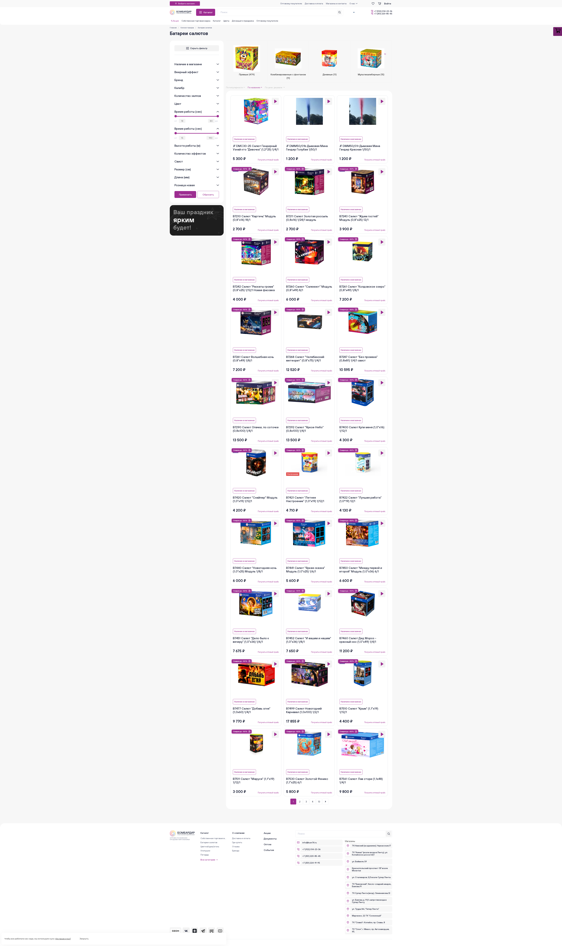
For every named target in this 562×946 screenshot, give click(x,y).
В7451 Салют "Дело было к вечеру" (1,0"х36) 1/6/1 (251, 639)
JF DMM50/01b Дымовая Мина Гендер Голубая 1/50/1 (307, 147)
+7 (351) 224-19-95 (311, 863)
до (216, 121)
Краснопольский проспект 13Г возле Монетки (370, 869)
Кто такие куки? (63, 939)
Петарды (205, 855)
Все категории (208, 860)
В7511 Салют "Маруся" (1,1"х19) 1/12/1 (253, 780)
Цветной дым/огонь (210, 846)
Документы (270, 838)
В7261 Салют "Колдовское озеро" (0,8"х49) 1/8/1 (362, 288)
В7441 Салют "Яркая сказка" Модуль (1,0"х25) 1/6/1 (305, 569)
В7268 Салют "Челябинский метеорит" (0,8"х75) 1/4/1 (305, 358)
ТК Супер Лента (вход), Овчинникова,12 (371, 893)
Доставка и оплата (314, 3)
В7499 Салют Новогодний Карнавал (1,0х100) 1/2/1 (304, 710)
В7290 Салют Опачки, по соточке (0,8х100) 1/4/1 (256, 428)
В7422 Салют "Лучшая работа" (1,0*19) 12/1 (360, 499)
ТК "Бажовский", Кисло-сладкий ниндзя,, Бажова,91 (371, 885)
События (269, 850)
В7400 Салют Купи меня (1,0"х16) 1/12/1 (361, 428)
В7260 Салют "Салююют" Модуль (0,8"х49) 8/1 (309, 288)
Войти (387, 3)
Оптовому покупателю (291, 3)
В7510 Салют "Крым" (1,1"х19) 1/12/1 (358, 710)
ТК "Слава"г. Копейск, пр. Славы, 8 (368, 922)
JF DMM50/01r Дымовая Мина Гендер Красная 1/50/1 (359, 147)
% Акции (175, 21)
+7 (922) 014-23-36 (383, 11)
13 (319, 801)
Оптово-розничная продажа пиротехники (180, 838)
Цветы (226, 21)
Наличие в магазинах (244, 139)
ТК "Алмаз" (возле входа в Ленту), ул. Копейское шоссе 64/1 (370, 853)
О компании (238, 833)
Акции (267, 833)
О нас (352, 3)
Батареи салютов (209, 842)
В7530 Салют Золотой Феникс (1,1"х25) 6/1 (307, 780)
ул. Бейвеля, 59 (359, 861)
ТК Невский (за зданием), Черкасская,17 (371, 845)
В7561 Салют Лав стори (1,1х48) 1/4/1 (361, 780)
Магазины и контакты (336, 3)
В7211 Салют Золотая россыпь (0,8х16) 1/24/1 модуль (307, 217)
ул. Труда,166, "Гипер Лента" (365, 909)
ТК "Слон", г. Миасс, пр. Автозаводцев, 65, (370, 930)
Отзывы (236, 846)
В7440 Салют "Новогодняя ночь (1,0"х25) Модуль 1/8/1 (255, 569)
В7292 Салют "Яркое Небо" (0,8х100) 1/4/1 (305, 428)
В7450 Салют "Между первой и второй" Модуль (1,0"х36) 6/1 (360, 569)
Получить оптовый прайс (268, 160)
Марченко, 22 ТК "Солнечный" (366, 916)
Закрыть (84, 938)
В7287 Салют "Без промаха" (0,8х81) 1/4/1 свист (358, 358)
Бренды (235, 850)
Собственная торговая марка (195, 21)
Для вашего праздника (243, 21)
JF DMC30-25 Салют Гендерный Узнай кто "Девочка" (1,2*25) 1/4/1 (256, 147)
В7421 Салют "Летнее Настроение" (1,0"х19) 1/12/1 (305, 499)
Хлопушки (205, 850)
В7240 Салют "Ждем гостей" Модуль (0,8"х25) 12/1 (358, 217)
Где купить (237, 842)
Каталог (208, 12)
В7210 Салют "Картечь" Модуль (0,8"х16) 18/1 (254, 217)
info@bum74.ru (309, 842)
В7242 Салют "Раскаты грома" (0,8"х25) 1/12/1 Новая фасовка (254, 288)
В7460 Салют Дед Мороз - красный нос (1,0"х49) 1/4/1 (357, 639)
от (175, 121)
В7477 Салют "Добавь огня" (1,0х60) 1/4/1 (251, 710)
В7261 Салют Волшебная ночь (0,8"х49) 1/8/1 (253, 358)
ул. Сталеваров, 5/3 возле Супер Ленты (371, 877)
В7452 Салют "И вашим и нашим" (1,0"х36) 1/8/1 (308, 639)
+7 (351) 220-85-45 (383, 13)
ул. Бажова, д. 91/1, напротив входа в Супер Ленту (369, 901)
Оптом (267, 844)
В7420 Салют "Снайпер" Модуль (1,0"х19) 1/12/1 (255, 499)
